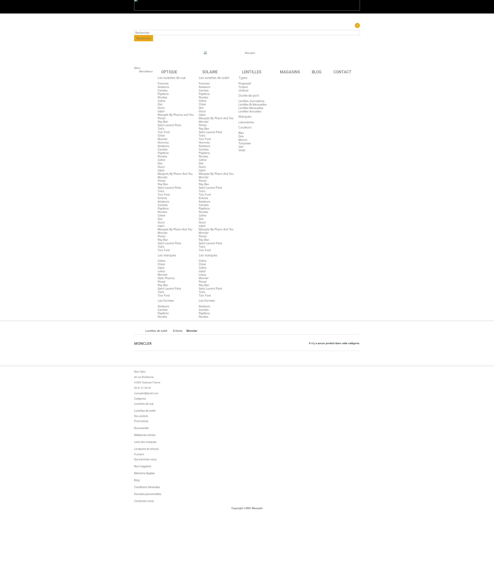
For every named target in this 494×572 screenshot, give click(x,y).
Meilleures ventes (145, 435)
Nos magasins (142, 466)
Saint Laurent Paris (169, 125)
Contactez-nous (144, 501)
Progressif (245, 83)
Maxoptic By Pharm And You (175, 229)
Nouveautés (141, 428)
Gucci (161, 108)
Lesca (161, 271)
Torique (243, 87)
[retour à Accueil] (138, 331)
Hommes (163, 142)
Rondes (162, 97)
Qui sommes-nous (145, 459)
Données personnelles (147, 494)
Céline (202, 101)
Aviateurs (163, 87)
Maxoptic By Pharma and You (176, 115)
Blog (137, 480)
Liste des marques (145, 442)
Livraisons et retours (146, 448)
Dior (160, 104)
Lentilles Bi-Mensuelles (252, 104)
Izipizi (161, 111)
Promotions (141, 421)
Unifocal (243, 90)
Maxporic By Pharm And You (175, 174)
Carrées (162, 90)
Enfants (162, 198)
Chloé (161, 135)
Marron (243, 140)
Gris (241, 136)
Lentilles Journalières (251, 101)
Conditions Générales (147, 487)
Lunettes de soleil (144, 410)
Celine (161, 101)
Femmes (163, 83)
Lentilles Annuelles (250, 111)
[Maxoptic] (248, 59)
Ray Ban (163, 121)
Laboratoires (246, 122)
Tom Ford (164, 132)
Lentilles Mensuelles (251, 108)
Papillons (163, 94)
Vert (241, 147)
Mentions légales (144, 473)
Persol (161, 118)
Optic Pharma (166, 278)
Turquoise (245, 143)
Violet (242, 150)
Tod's (161, 128)
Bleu (241, 133)
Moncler (162, 139)
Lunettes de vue (144, 403)
